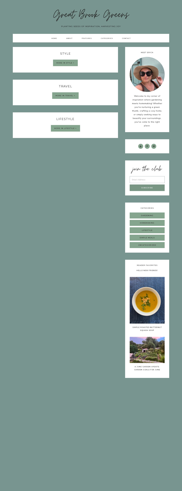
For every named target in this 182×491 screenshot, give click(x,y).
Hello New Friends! (147, 270)
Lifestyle (147, 230)
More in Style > (65, 63)
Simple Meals (147, 238)
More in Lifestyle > (65, 128)
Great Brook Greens (91, 16)
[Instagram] (154, 146)
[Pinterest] (147, 146)
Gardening (147, 215)
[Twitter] (141, 146)
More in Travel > (65, 96)
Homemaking (147, 223)
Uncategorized (147, 245)
